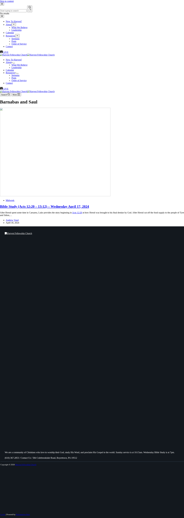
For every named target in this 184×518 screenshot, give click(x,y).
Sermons (15, 75)
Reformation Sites (23, 514)
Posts (14, 78)
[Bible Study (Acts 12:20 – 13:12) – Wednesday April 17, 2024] (55, 195)
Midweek (10, 200)
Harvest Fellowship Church (25, 465)
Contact (9, 83)
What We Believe (19, 65)
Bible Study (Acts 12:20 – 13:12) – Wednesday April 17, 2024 (44, 206)
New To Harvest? (14, 60)
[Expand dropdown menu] (14, 63)
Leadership (17, 67)
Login (2, 514)
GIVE (5, 89)
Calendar (10, 70)
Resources (10, 72)
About (9, 62)
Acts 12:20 (77, 212)
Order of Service (19, 80)
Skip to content (7, 1)
